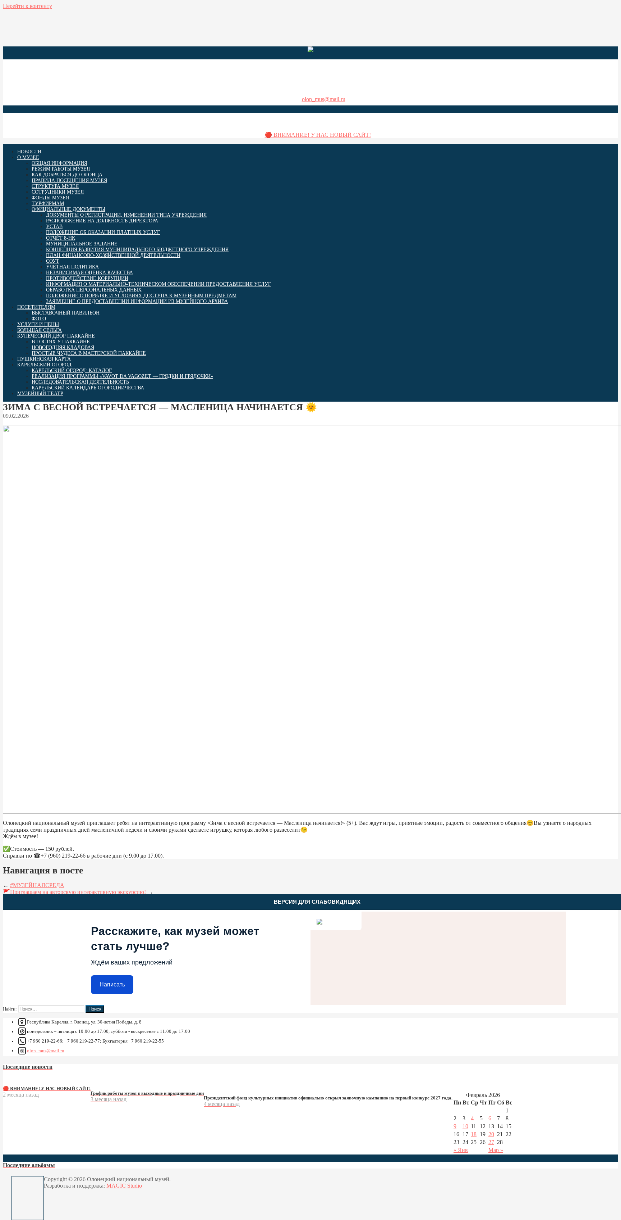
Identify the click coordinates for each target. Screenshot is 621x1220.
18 (474, 1134)
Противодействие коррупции (87, 278)
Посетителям (36, 307)
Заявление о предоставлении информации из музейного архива (137, 301)
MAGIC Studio (124, 1186)
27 (491, 1142)
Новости (29, 151)
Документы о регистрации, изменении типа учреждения (126, 215)
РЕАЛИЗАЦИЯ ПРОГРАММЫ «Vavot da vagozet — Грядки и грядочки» (122, 376)
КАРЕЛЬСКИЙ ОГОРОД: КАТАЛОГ (72, 370)
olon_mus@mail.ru (323, 99)
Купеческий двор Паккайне (56, 336)
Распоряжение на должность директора (102, 220)
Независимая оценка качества (89, 272)
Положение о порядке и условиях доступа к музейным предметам (141, 295)
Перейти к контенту (27, 6)
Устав (54, 226)
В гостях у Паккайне (61, 341)
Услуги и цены (38, 324)
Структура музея (55, 186)
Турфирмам (48, 203)
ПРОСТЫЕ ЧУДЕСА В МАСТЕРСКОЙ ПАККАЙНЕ (89, 353)
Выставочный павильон (66, 313)
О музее (28, 157)
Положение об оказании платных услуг (103, 232)
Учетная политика (72, 267)
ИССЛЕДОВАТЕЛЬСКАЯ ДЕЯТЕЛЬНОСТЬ (80, 382)
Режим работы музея (61, 169)
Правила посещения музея (69, 180)
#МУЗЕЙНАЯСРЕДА (37, 885)
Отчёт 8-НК (60, 238)
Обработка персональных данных (94, 290)
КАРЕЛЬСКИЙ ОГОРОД (44, 364)
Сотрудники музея (58, 192)
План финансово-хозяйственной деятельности (113, 255)
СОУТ (52, 261)
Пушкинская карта (44, 359)
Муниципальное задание (82, 244)
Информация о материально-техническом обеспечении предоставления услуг (158, 284)
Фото (39, 318)
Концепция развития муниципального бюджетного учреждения (137, 249)
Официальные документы (68, 209)
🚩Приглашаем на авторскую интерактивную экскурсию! (74, 892)
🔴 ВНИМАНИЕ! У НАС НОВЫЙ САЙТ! (318, 135)
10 (465, 1126)
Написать (112, 984)
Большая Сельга (39, 330)
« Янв (461, 1150)
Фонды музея (50, 197)
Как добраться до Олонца (67, 174)
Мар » (495, 1150)
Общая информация (59, 163)
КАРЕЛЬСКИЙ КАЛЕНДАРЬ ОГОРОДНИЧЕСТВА (88, 387)
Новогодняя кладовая (63, 347)
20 (491, 1134)
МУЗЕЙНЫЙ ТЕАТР (40, 393)
